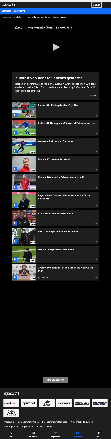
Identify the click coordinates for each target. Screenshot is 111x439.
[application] (55, 47)
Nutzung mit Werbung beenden (18, 426)
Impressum (9, 421)
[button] (55, 47)
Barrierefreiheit (44, 426)
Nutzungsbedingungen (82, 421)
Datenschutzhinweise (28, 421)
